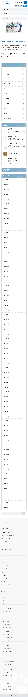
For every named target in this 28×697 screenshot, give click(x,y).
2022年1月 (6, 223)
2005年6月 (6, 488)
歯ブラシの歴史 (14, 118)
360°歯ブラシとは (5, 532)
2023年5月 (6, 189)
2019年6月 (6, 314)
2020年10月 (6, 281)
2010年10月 (6, 464)
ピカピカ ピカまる (6, 640)
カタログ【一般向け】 (7, 608)
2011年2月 (6, 454)
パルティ (4, 597)
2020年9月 (6, 285)
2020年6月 (6, 300)
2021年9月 (6, 242)
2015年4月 (6, 416)
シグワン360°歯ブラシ (7, 664)
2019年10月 (6, 305)
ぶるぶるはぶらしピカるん (8, 637)
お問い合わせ (4, 572)
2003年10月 (6, 507)
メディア (14, 79)
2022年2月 (6, 218)
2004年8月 (6, 502)
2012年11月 (6, 435)
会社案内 (3, 554)
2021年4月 (6, 252)
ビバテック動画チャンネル (7, 549)
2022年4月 (6, 208)
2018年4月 (6, 382)
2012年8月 (6, 440)
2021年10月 (6, 237)
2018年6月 (6, 372)
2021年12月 (6, 228)
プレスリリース (16, 53)
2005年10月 (6, 483)
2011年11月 (6, 445)
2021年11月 (6, 232)
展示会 (14, 113)
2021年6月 (6, 247)
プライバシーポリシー (6, 584)
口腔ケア (4, 615)
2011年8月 (6, 449)
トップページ (4, 522)
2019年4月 (6, 324)
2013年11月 (6, 425)
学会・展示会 (22, 53)
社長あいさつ (4, 556)
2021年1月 (6, 266)
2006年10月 (6, 473)
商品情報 (3, 591)
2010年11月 (6, 459)
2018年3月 (6, 387)
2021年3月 (6, 257)
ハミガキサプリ (6, 678)
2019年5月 (6, 319)
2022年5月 (6, 204)
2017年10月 (6, 411)
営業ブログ (14, 108)
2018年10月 (6, 353)
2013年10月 (6, 430)
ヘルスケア (14, 98)
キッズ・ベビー (14, 93)
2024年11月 (6, 184)
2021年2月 (6, 261)
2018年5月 (6, 377)
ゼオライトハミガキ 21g (7, 675)
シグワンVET (5, 672)
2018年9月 (6, 358)
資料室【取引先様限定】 (7, 611)
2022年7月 (6, 194)
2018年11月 (6, 348)
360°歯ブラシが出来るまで (7, 538)
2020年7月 (6, 295)
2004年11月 (6, 498)
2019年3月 (6, 329)
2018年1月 (6, 396)
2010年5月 (6, 469)
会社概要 (3, 559)
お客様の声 (3, 575)
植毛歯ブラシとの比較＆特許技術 (8, 535)
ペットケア (14, 103)
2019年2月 (6, 334)
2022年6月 (6, 199)
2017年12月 (6, 401)
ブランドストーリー (5, 546)
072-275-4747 (19, 2)
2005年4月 (6, 493)
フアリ (4, 600)
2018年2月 (6, 392)
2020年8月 (6, 290)
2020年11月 (6, 276)
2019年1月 (6, 339)
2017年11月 (6, 406)
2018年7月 (6, 367)
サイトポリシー (4, 581)
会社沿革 (3, 562)
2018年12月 (6, 343)
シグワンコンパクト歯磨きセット (9, 669)
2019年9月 (6, 310)
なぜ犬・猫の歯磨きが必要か (8, 661)
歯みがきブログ (14, 88)
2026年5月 (6, 179)
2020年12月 (6, 271)
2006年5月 (6, 478)
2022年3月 (6, 213)
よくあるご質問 (4, 578)
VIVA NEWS (10, 53)
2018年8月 (6, 363)
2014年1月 (6, 420)
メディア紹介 (4, 541)
